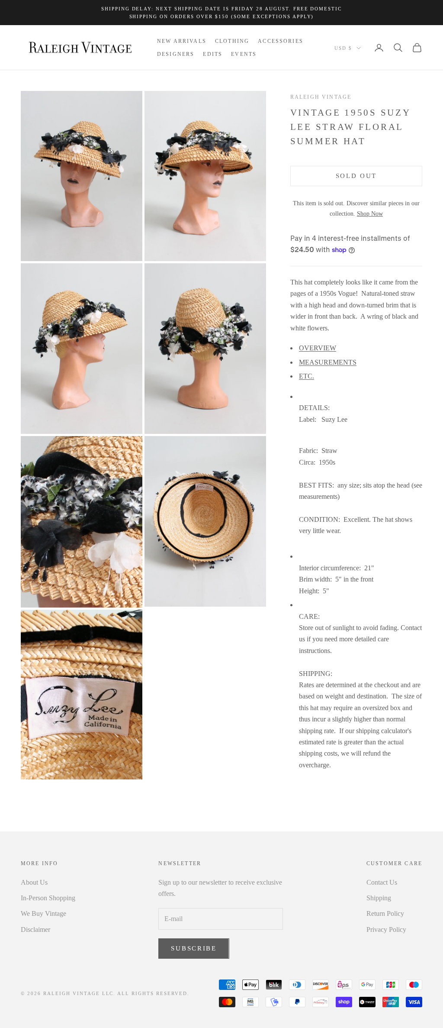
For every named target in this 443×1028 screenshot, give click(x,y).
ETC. (306, 376)
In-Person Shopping (48, 898)
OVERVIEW (317, 348)
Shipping (378, 898)
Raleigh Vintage (320, 97)
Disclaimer (35, 929)
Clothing (232, 41)
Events (244, 54)
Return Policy (385, 913)
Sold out (356, 175)
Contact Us (381, 882)
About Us (34, 882)
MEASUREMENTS (327, 362)
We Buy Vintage (43, 913)
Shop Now (370, 213)
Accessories (280, 41)
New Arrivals (181, 41)
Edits (212, 54)
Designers (175, 54)
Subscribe (193, 948)
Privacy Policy (386, 929)
